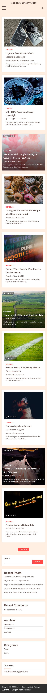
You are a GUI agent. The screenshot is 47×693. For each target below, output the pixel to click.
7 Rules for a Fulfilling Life (20, 525)
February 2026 (8, 624)
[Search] (42, 8)
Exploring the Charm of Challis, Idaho (23, 315)
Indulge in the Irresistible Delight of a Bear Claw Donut (22, 588)
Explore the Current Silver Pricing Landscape (19, 577)
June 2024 (7, 632)
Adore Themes (25, 690)
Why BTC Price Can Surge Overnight (16, 581)
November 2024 (9, 628)
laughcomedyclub (13, 60)
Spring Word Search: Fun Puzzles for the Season (20, 592)
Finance (9, 50)
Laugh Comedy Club (23, 2)
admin (9, 119)
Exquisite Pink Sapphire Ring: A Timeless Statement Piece (23, 585)
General (7, 151)
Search (7, 558)
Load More (23, 549)
